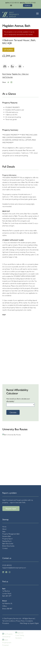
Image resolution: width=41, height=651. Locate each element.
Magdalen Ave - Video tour (20, 74)
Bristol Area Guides (8, 546)
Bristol (4, 601)
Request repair (11, 508)
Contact (5, 548)
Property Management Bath (11, 534)
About (4, 529)
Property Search (7, 539)
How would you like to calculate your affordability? (18, 399)
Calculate (13, 412)
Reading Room (7, 541)
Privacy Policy (20, 621)
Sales (3, 531)
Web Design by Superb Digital (29, 623)
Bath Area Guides (7, 543)
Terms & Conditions (8, 621)
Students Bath (6, 536)
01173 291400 (31, 3)
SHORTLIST (28, 5)
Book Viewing (6, 74)
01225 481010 (14, 3)
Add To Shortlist (7, 77)
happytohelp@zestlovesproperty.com (14, 568)
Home (4, 527)
